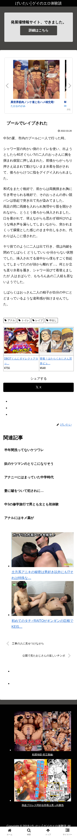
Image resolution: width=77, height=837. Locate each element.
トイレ (25, 320)
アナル (11, 320)
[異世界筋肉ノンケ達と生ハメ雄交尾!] (36, 80)
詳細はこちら (38, 30)
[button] (68, 619)
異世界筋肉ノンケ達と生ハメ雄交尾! (32, 102)
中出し (53, 320)
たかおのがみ (18, 105)
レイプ (39, 320)
